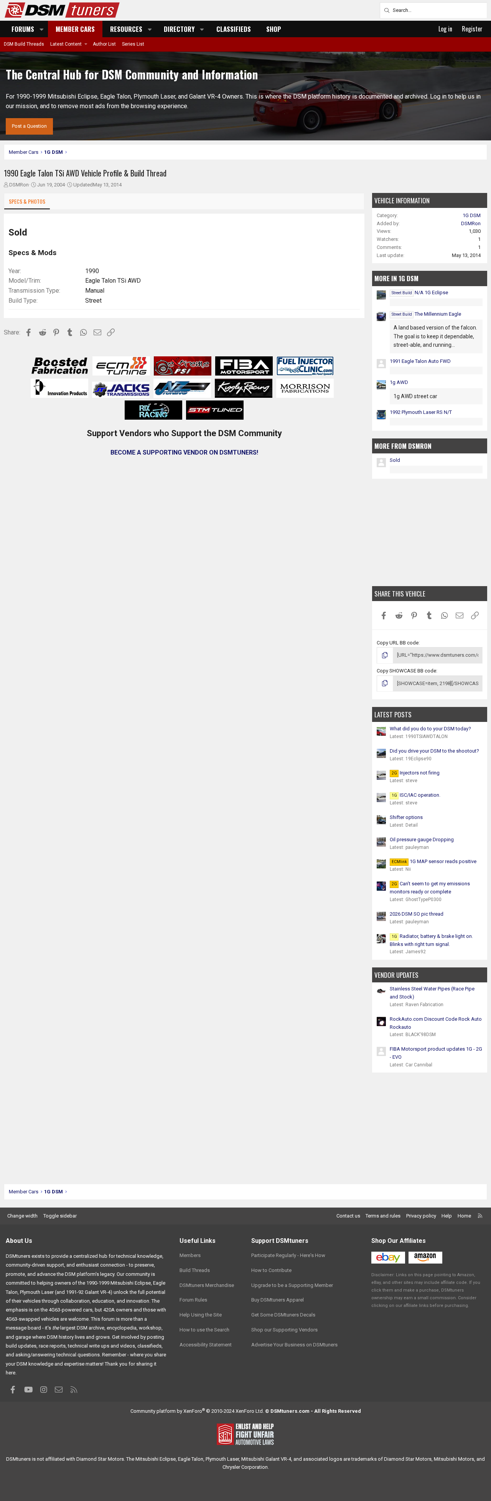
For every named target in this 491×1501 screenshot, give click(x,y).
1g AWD (399, 382)
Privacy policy (421, 1216)
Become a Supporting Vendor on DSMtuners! (184, 452)
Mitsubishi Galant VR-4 (266, 1459)
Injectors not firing (416, 773)
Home (464, 1216)
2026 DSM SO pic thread (416, 914)
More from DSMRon (403, 446)
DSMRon (19, 185)
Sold (395, 460)
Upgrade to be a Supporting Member (292, 1285)
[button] (41, 29)
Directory (179, 29)
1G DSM (472, 215)
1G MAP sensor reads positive (434, 861)
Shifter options (406, 817)
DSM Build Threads (24, 44)
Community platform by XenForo (197, 1411)
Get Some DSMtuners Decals (283, 1315)
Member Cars (75, 29)
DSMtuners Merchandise (207, 1285)
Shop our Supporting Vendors (284, 1330)
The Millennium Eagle (426, 314)
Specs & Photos (27, 201)
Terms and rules (383, 1216)
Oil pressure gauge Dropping (422, 839)
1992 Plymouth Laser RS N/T (421, 412)
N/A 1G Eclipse (420, 292)
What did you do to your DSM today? (430, 729)
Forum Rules (193, 1300)
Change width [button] (22, 1216)
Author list (104, 44)
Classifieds (233, 29)
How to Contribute (271, 1270)
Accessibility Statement (206, 1345)
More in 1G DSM (396, 278)
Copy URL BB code (398, 643)
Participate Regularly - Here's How (288, 1255)
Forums (23, 29)
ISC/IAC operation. (416, 795)
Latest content (66, 44)
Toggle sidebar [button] (60, 1216)
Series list (133, 44)
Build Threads (195, 1270)
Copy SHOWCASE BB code (406, 671)
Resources (126, 29)
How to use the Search (204, 1330)
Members (190, 1255)
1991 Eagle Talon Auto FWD (420, 361)
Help (447, 1216)
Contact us (348, 1216)
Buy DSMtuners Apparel (277, 1300)
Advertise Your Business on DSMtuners (294, 1345)
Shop (273, 29)
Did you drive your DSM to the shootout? (434, 751)
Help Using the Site (201, 1315)
